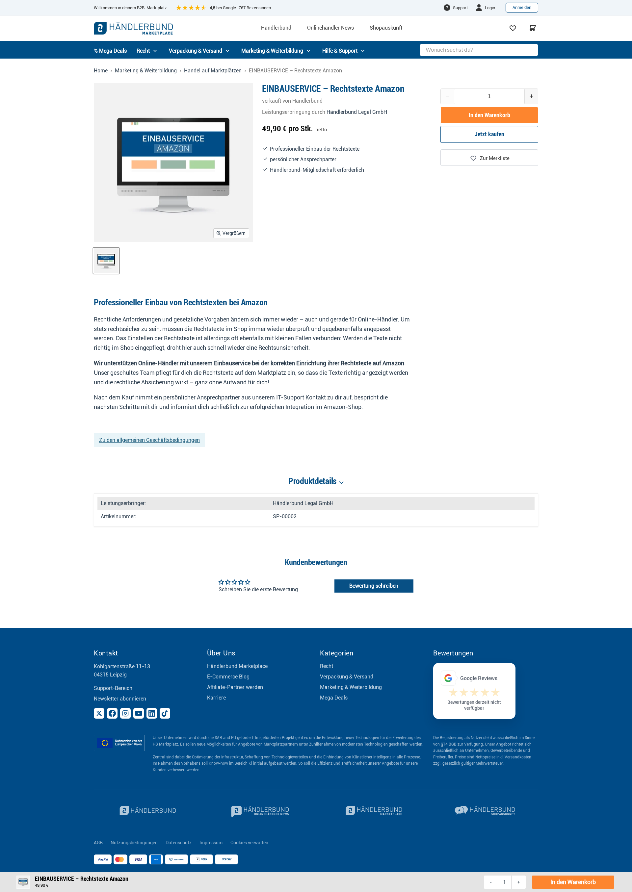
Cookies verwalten (249, 842)
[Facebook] (112, 713)
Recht (326, 666)
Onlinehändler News (330, 28)
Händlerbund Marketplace (237, 666)
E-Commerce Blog (228, 677)
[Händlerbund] (146, 811)
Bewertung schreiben (373, 586)
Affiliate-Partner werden (235, 687)
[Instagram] (125, 713)
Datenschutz (179, 842)
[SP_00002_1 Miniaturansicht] (106, 261)
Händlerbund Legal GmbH (357, 112)
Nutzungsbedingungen (134, 842)
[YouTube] (138, 713)
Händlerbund (276, 28)
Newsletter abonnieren (120, 699)
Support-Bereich (113, 688)
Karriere (216, 698)
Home (101, 71)
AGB (98, 842)
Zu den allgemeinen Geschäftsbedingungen (149, 440)
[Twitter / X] (99, 713)
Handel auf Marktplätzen (213, 71)
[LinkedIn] (151, 713)
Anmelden (522, 7)
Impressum (211, 842)
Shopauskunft (386, 28)
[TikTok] (165, 713)
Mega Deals (334, 698)
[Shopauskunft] (486, 811)
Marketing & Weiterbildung (146, 71)
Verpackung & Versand (346, 677)
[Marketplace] (372, 811)
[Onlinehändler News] (259, 811)
